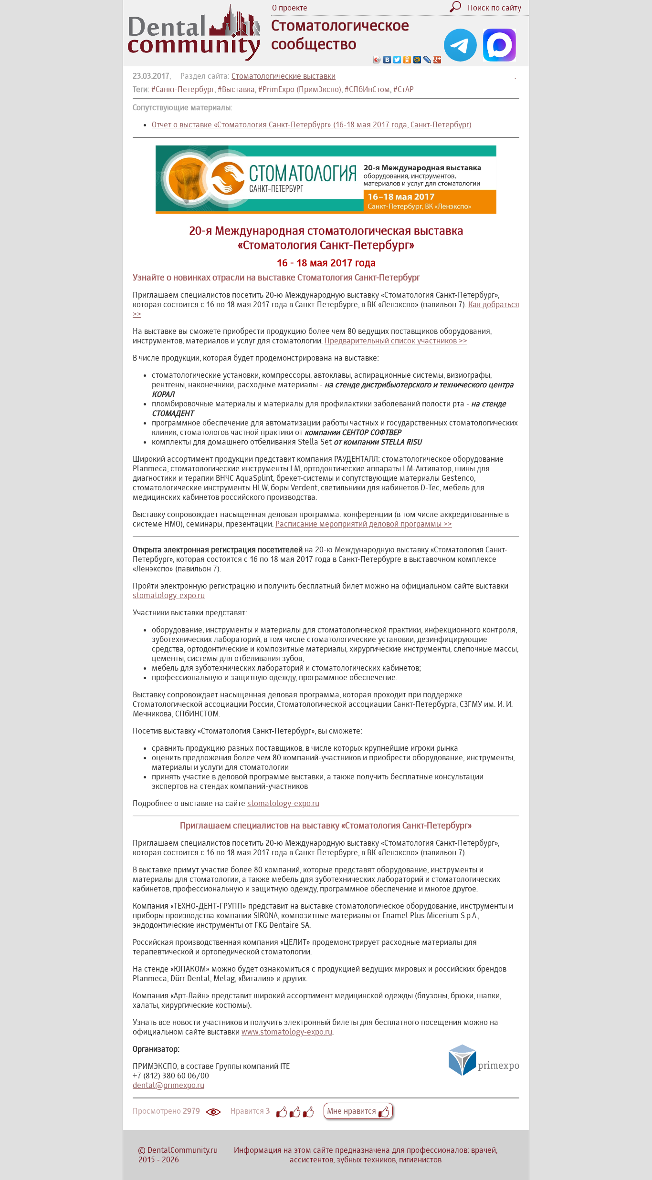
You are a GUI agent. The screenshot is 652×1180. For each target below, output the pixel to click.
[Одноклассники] (407, 59)
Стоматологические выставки (283, 76)
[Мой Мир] (417, 59)
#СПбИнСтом (367, 89)
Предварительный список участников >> (396, 340)
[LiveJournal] (427, 59)
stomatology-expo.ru (169, 595)
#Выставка (236, 89)
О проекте (289, 7)
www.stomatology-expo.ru (287, 1031)
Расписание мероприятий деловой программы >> (363, 523)
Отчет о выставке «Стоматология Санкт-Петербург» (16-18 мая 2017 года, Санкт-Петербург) (312, 124)
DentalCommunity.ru (182, 1150)
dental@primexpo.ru (168, 1085)
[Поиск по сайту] (458, 9)
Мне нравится (352, 1111)
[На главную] (194, 58)
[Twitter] (397, 59)
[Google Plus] (437, 59)
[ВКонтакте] (387, 59)
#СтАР (403, 89)
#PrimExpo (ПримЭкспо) (299, 89)
